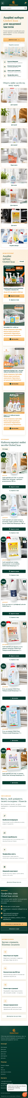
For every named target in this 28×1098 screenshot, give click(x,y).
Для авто (3, 1058)
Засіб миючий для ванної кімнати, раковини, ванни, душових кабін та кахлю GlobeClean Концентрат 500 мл (13, 521)
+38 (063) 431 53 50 (6, 1081)
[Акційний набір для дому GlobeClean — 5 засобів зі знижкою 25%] (14, 276)
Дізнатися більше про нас (14, 882)
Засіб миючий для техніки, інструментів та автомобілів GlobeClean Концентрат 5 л (10, 564)
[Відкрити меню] (2, 3)
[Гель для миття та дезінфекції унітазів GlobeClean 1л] (13, 590)
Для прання (4, 1047)
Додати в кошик (15, 296)
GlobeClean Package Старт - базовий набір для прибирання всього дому (13, 371)
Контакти (3, 1074)
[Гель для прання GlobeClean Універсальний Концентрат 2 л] (13, 674)
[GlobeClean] (13, 3)
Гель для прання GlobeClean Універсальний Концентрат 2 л (11, 690)
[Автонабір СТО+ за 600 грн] (14, 315)
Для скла (3, 1053)
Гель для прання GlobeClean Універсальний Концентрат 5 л (11, 732)
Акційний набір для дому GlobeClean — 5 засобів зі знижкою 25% (13, 289)
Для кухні (3, 1049)
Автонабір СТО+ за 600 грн (11, 327)
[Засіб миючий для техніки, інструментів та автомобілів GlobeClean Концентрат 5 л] (13, 547)
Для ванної (3, 1051)
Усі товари (5, 449)
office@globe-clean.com (7, 1083)
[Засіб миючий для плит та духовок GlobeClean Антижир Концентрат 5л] (13, 759)
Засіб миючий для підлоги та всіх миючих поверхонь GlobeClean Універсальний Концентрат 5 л (12, 648)
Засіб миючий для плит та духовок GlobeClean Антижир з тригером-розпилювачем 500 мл (12, 479)
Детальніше (15, 339)
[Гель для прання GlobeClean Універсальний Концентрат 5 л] (13, 716)
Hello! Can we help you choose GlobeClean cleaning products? (17, 1087)
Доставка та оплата (6, 1072)
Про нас (3, 1069)
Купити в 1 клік (15, 300)
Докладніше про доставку (14, 1016)
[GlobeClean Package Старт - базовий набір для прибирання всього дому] (14, 358)
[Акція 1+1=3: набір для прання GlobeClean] (14, 403)
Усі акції (22, 261)
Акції (2, 1067)
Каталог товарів (5, 1065)
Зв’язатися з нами (14, 45)
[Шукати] (25, 8)
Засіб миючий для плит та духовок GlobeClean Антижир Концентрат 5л (13, 774)
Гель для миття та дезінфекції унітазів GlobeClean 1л (14, 605)
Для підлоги (4, 1056)
